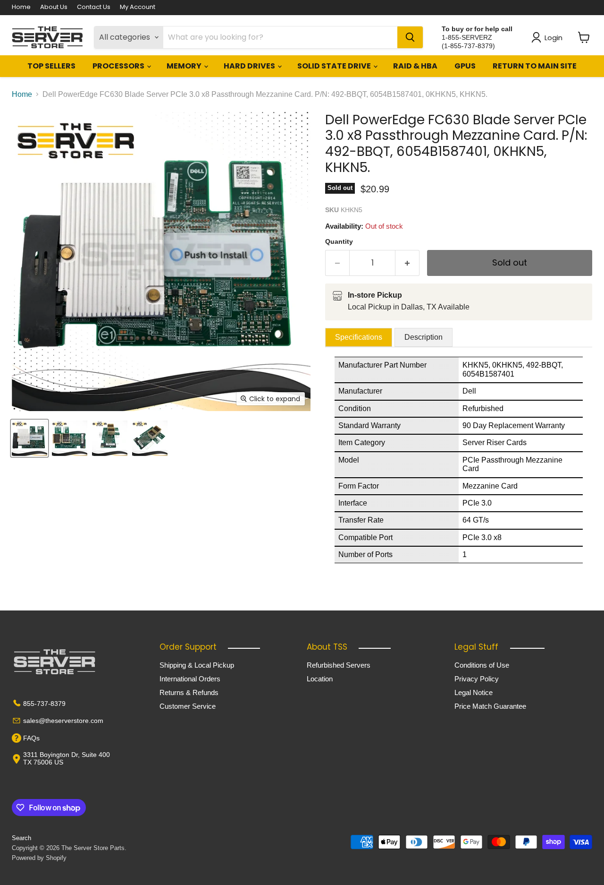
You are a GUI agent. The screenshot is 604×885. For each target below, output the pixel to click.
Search (21, 838)
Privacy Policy (476, 679)
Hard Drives (250, 65)
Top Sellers (51, 65)
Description (423, 337)
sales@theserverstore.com (63, 720)
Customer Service (187, 706)
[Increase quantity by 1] (407, 263)
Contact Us (93, 7)
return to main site (535, 65)
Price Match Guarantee (490, 706)
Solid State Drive (334, 65)
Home (21, 7)
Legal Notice (473, 692)
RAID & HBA (415, 65)
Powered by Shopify (39, 857)
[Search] (410, 37)
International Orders (189, 679)
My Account (137, 7)
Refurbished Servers (338, 665)
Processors (119, 65)
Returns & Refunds (188, 692)
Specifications (358, 337)
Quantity (339, 241)
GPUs (465, 65)
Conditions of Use (481, 665)
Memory (185, 65)
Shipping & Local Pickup (196, 665)
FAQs (31, 738)
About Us (53, 7)
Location (320, 679)
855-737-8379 (44, 703)
